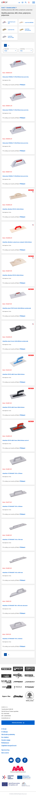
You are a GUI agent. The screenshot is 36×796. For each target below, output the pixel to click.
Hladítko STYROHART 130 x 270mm (12, 473)
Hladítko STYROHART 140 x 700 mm (13, 539)
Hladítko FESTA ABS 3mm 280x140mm (13, 407)
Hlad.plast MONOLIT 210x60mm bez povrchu (15, 176)
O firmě (3, 729)
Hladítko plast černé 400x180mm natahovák (15, 341)
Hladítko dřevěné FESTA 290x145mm (13, 275)
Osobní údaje (5, 740)
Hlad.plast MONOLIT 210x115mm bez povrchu (15, 143)
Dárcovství (5, 753)
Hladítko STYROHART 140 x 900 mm (13, 572)
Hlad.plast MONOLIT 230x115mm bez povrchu (15, 110)
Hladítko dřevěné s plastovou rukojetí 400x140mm (17, 242)
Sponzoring (5, 750)
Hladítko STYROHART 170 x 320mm (12, 638)
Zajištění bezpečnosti (8, 745)
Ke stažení (5, 737)
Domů (3, 7)
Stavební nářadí (10, 7)
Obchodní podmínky (8, 734)
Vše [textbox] (21, 50)
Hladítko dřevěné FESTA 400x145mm (13, 209)
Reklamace (5, 743)
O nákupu (4, 732)
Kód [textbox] (6, 50)
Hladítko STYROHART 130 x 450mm (12, 506)
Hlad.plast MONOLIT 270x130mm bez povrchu (16, 77)
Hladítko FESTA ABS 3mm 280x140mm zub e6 (16, 440)
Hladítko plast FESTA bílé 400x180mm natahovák (17, 308)
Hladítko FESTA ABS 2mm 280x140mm (14, 374)
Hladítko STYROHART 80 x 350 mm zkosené (15, 605)
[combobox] (10, 50)
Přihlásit (22, 84)
